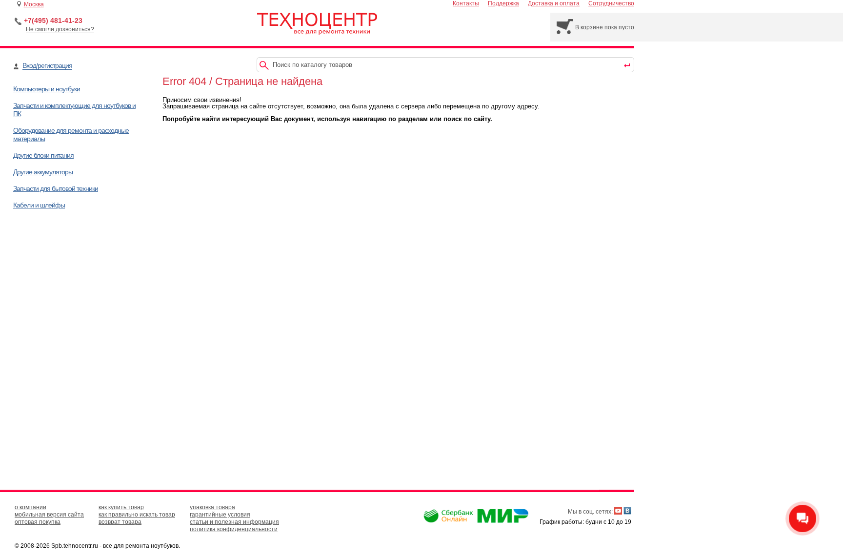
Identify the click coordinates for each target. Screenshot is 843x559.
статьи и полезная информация (234, 522)
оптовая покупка (37, 522)
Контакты (466, 3)
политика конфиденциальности (234, 529)
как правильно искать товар (137, 515)
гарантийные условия (220, 515)
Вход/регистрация (47, 65)
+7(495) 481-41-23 (53, 20)
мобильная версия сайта (49, 515)
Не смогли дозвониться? (60, 29)
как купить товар (121, 507)
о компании (30, 507)
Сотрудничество (611, 3)
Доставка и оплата (554, 3)
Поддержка (503, 3)
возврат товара (120, 522)
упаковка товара (212, 507)
